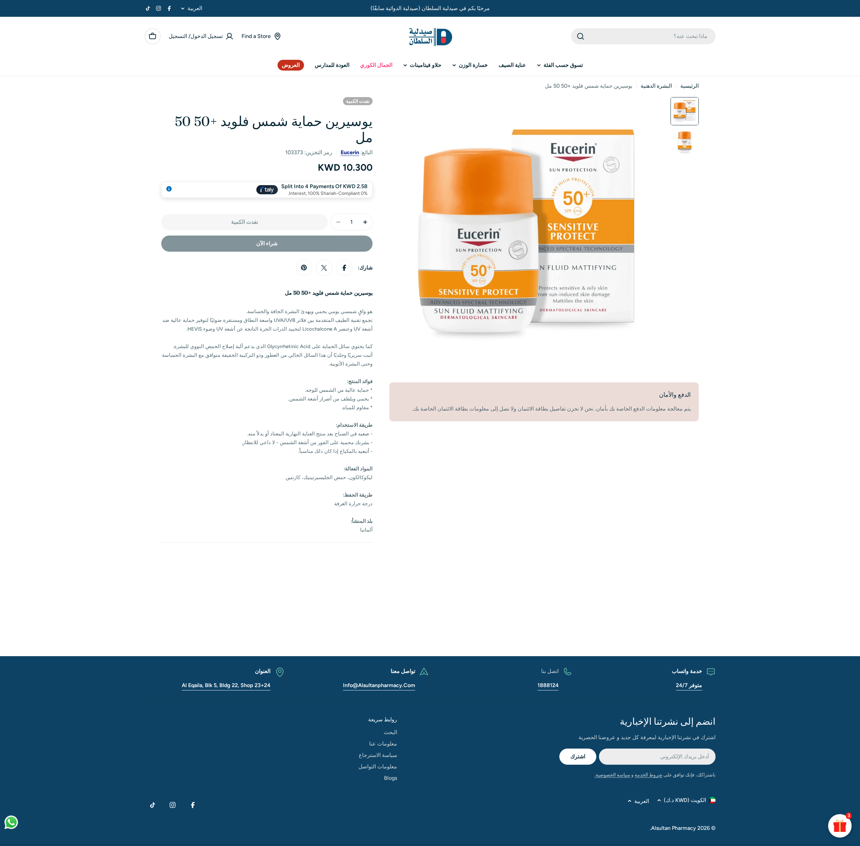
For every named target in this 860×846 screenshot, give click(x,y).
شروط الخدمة (648, 775)
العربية (194, 8)
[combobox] (643, 36)
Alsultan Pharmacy (673, 828)
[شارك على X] (324, 268)
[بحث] (580, 36)
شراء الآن (266, 243)
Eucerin (350, 152)
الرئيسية (689, 86)
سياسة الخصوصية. (612, 775)
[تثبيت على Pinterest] (304, 268)
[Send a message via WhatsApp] (11, 822)
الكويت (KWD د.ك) (685, 800)
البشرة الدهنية (656, 86)
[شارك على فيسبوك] (344, 268)
